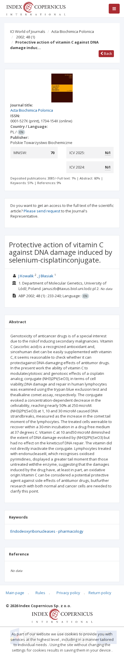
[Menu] (114, 9)
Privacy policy (68, 592)
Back (107, 53)
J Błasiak (46, 275)
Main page (15, 592)
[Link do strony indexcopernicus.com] (62, 615)
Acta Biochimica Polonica (72, 31)
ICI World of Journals (27, 31)
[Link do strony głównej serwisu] (36, 8)
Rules (40, 592)
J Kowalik (26, 275)
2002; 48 (25, 37)
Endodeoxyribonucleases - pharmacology (46, 531)
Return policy (100, 592)
